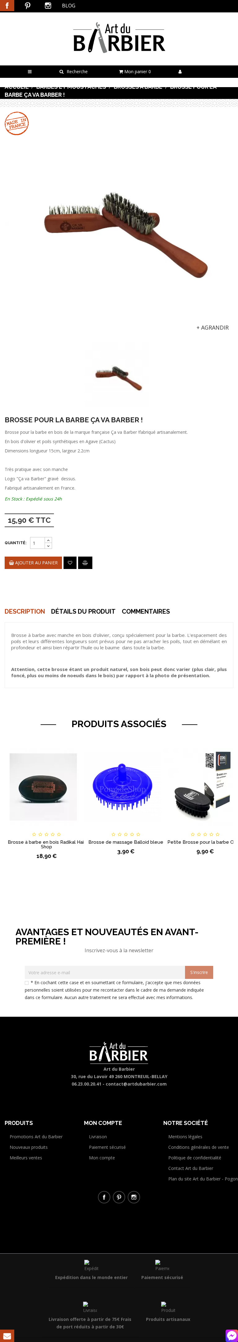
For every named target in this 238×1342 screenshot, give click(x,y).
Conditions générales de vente (198, 1147)
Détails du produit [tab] (83, 611)
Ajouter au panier (36, 563)
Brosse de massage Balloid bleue (125, 842)
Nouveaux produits (29, 1147)
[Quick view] (78, 829)
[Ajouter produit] (85, 563)
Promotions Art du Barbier (36, 1137)
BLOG (68, 5)
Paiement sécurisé (107, 1147)
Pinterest (27, 5)
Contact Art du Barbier (190, 1168)
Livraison (98, 1137)
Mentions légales (185, 1137)
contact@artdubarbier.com (136, 1084)
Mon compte (102, 1158)
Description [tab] (25, 611)
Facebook (7, 5)
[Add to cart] (94, 829)
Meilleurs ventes (26, 1158)
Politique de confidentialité (194, 1158)
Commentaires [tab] (146, 611)
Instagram (48, 5)
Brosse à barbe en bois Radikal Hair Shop (46, 844)
